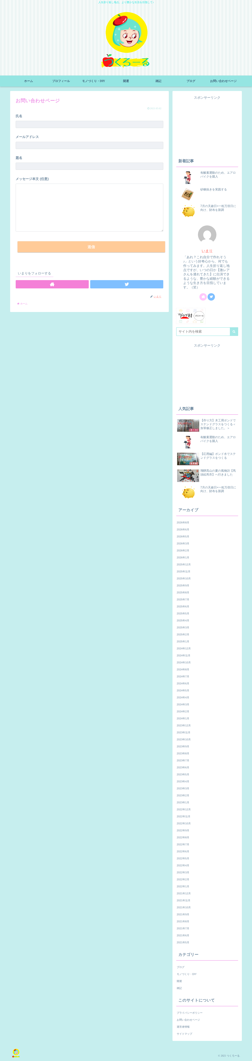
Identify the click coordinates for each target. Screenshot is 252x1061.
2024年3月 (183, 704)
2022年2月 (183, 879)
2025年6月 (183, 606)
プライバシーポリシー (190, 1012)
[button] (234, 331)
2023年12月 (184, 725)
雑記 (179, 988)
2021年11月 (183, 900)
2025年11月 (183, 571)
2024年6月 (183, 683)
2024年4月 (183, 697)
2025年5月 (183, 613)
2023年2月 (183, 795)
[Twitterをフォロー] (126, 284)
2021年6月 (183, 935)
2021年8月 (183, 921)
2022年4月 (183, 865)
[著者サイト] (52, 284)
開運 (179, 981)
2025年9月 (183, 585)
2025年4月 (183, 620)
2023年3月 (183, 788)
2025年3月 (183, 627)
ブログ (180, 967)
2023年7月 (183, 760)
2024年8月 (183, 669)
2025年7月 (183, 599)
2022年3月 (183, 872)
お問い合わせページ (188, 1019)
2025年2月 (183, 634)
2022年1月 (183, 886)
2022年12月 (184, 809)
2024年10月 (184, 662)
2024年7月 (183, 676)
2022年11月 (183, 816)
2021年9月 (183, 914)
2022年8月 (183, 837)
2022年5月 (183, 858)
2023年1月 (183, 802)
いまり (207, 251)
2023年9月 (183, 746)
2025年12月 (184, 564)
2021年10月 (184, 907)
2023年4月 (183, 781)
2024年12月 (184, 648)
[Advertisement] (207, 126)
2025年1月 (183, 641)
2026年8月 (183, 522)
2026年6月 (183, 529)
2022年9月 (183, 830)
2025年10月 (184, 578)
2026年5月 (183, 536)
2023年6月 (183, 767)
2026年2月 (183, 550)
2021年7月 (183, 928)
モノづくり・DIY (186, 974)
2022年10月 (184, 823)
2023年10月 (184, 739)
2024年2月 (183, 711)
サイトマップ (184, 1033)
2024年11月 (183, 655)
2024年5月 (183, 690)
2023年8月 (183, 753)
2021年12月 (184, 893)
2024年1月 (183, 718)
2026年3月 (183, 543)
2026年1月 (183, 557)
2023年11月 (183, 732)
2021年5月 (183, 942)
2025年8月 (183, 592)
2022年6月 (183, 851)
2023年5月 (183, 774)
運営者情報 (183, 1026)
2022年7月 (183, 844)
